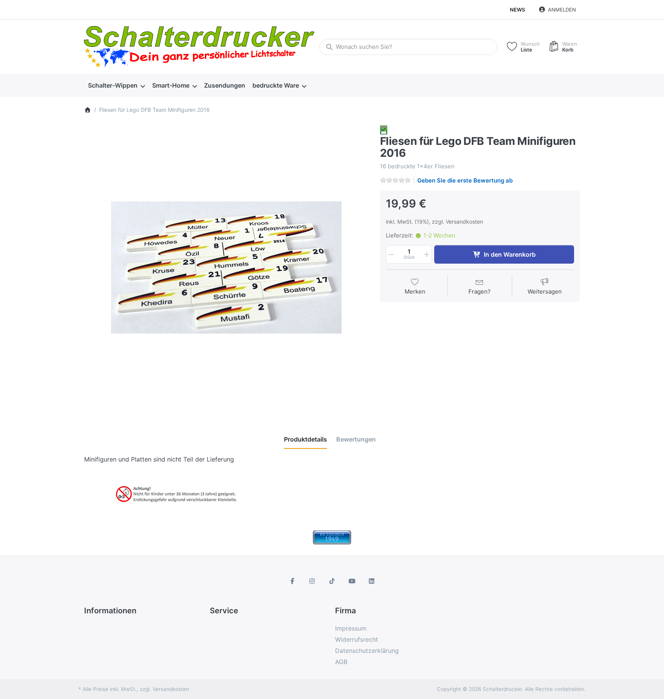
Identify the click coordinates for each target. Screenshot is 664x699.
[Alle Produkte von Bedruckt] (383, 129)
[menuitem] (116, 86)
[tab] (305, 439)
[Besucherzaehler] (332, 537)
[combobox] (408, 47)
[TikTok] (332, 581)
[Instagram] (312, 581)
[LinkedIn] (371, 581)
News (517, 10)
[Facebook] (292, 581)
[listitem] (226, 267)
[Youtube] (352, 581)
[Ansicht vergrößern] (226, 267)
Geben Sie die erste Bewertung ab (465, 180)
